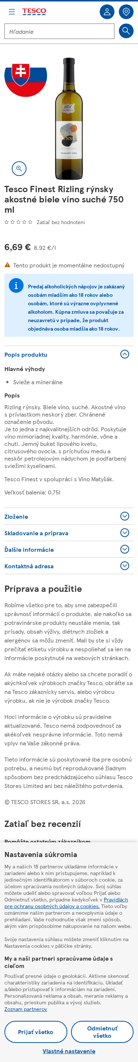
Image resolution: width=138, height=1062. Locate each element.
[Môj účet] (107, 11)
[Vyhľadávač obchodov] (126, 11)
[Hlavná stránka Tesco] (34, 11)
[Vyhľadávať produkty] (126, 31)
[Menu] (11, 11)
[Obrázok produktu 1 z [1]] (69, 118)
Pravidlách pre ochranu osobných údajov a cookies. (66, 903)
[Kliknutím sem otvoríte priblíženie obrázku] (19, 168)
